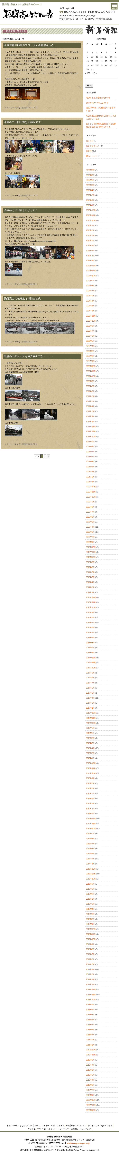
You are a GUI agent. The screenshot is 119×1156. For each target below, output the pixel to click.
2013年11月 (91, 874)
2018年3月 (90, 643)
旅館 (68, 1126)
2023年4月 (90, 346)
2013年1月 (90, 924)
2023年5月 (90, 341)
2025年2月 (90, 255)
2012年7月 (90, 954)
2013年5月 (90, 904)
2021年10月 (91, 436)
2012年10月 (91, 939)
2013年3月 (90, 914)
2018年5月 (90, 632)
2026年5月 (90, 185)
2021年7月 (90, 452)
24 (92, 65)
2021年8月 (90, 447)
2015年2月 (90, 808)
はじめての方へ (26, 1126)
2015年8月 (90, 783)
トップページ (12, 1126)
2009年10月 (91, 1110)
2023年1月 (90, 361)
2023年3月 (90, 351)
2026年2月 (90, 200)
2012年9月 (90, 944)
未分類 (17, 108)
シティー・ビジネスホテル (53, 1126)
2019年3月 (90, 587)
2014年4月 (90, 859)
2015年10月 (91, 773)
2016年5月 (90, 743)
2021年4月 (90, 467)
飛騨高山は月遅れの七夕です (98, 98)
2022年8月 (90, 386)
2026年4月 (90, 190)
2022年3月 (90, 411)
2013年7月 (90, 894)
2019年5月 (90, 577)
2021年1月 (90, 482)
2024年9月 (90, 281)
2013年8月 (90, 889)
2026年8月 (90, 170)
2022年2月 (90, 416)
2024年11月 (91, 271)
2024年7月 (90, 291)
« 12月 (88, 73)
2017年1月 (90, 708)
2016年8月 (90, 728)
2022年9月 (90, 381)
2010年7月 (90, 1065)
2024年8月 (90, 286)
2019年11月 (91, 552)
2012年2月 (90, 979)
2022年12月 (91, 366)
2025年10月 (91, 220)
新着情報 (74, 1129)
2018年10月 (91, 607)
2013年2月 (90, 919)
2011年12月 (91, 989)
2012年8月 (90, 949)
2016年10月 (91, 723)
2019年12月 (91, 547)
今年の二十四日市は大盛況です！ (23, 122)
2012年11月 (91, 934)
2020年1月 (90, 542)
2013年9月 (90, 884)
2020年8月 (90, 507)
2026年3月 (90, 195)
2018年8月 (90, 617)
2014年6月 (90, 849)
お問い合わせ (85, 1129)
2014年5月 (90, 854)
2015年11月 (91, 768)
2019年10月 (91, 557)
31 (92, 70)
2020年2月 (90, 537)
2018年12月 (91, 597)
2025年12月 (91, 210)
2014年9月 (90, 834)
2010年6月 (90, 1070)
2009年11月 (91, 1105)
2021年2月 (90, 477)
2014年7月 (90, 844)
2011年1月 (90, 1045)
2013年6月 (90, 899)
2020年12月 (91, 487)
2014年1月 (90, 864)
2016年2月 (90, 753)
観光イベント (91, 156)
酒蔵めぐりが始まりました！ (21, 210)
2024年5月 (90, 296)
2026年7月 (90, 175)
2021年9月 (90, 441)
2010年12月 (91, 1050)
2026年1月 (90, 205)
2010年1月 (90, 1095)
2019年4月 (90, 582)
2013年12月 (91, 869)
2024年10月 (91, 276)
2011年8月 (90, 1010)
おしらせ (89, 141)
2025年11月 (91, 215)
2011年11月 (91, 994)
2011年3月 (90, 1035)
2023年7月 (90, 331)
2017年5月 (90, 693)
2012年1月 (90, 984)
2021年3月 (90, 472)
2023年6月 (90, 336)
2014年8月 (90, 839)
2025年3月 (90, 250)
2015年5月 (90, 793)
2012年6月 (90, 959)
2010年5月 (90, 1075)
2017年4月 (90, 698)
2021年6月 (90, 456)
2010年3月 (90, 1085)
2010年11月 (91, 1055)
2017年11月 (91, 663)
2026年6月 (90, 180)
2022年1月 (90, 421)
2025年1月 (90, 260)
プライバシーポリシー (46, 1129)
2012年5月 (90, 964)
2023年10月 (91, 321)
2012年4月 (90, 969)
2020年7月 (90, 512)
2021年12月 (91, 426)
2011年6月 (90, 1020)
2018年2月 (90, 648)
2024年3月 (90, 306)
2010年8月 (90, 1060)
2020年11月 (91, 492)
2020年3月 (90, 532)
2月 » (94, 73)
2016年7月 (90, 733)
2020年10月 (91, 497)
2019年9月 (90, 562)
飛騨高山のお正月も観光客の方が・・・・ (29, 356)
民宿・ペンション (78, 1126)
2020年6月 (90, 517)
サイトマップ (63, 1129)
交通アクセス (106, 1126)
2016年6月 (90, 738)
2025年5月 (90, 240)
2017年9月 (90, 673)
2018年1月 (90, 653)
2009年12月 (91, 1100)
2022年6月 (90, 396)
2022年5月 (90, 401)
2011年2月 (90, 1040)
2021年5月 (90, 462)
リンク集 (32, 1129)
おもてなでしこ (92, 146)
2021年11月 (91, 431)
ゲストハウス (93, 1126)
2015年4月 (90, 798)
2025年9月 (90, 225)
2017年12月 (91, 658)
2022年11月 (91, 371)
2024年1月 (90, 311)
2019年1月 (90, 592)
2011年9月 (90, 1004)
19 (101, 61)
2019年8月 (90, 567)
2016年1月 (90, 758)
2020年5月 (90, 522)
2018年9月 (90, 612)
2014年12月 (91, 819)
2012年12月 (91, 929)
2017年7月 (90, 683)
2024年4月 (90, 301)
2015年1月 (90, 813)
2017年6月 (90, 688)
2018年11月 (91, 602)
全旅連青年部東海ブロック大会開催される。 (30, 45)
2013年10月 (91, 879)
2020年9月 (90, 502)
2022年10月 (91, 376)
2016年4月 (90, 748)
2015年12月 (91, 763)
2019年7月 (90, 572)
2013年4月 (90, 909)
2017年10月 (91, 668)
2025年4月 (90, 245)
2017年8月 (90, 678)
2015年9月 (90, 778)
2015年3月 (90, 803)
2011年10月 (91, 999)
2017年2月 (90, 703)
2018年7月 (90, 622)
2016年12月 (91, 713)
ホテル (37, 1126)
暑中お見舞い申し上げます (97, 103)
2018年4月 (90, 638)
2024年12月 (91, 266)
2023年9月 (90, 326)
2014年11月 (91, 823)
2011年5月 (90, 1025)
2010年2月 (90, 1090)
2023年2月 (90, 356)
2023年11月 (91, 316)
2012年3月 (90, 974)
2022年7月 (90, 391)
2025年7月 (90, 235)
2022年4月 (90, 406)
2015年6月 (90, 788)
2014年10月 (91, 828)
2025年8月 (90, 230)
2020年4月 (90, 527)
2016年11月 (91, 718)
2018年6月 (90, 627)
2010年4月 (90, 1080)
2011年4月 (90, 1030)
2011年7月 (90, 1015)
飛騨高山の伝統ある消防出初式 (22, 298)
